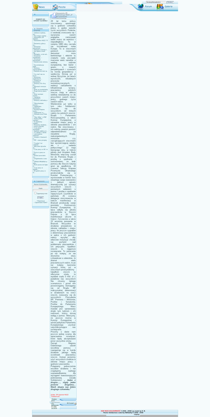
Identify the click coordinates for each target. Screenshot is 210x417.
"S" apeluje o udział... (41, 132)
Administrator (55, 402)
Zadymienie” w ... (39, 112)
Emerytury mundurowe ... (37, 56)
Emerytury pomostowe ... (37, 47)
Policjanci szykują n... (41, 49)
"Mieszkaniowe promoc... (38, 104)
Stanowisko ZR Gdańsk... (38, 38)
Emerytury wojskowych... (37, 78)
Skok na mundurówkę (41, 89)
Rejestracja (41, 201)
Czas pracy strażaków (37, 128)
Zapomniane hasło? (41, 202)
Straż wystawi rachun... (38, 95)
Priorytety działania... (41, 125)
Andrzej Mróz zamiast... (37, 119)
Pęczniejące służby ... (41, 36)
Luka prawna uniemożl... (37, 134)
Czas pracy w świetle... (38, 168)
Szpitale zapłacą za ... (41, 131)
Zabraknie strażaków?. (37, 98)
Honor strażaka (39, 126)
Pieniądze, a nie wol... (41, 54)
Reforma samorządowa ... (38, 68)
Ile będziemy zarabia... (37, 122)
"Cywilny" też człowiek (37, 144)
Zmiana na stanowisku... (37, 81)
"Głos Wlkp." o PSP (40, 117)
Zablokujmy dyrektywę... (37, 107)
